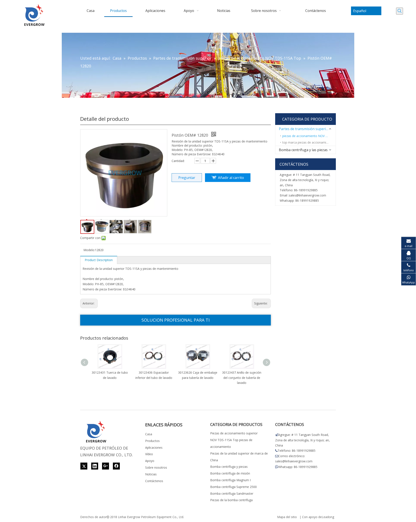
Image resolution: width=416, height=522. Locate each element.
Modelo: (89, 250)
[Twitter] (83, 466)
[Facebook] (116, 466)
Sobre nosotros (156, 467)
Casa (148, 434)
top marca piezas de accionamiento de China (309, 142)
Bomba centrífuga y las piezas (303, 149)
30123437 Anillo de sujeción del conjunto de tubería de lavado (241, 377)
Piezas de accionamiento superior (234, 433)
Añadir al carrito (231, 177)
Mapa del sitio (287, 517)
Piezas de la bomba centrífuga (231, 500)
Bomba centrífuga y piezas (229, 467)
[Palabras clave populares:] (399, 11)
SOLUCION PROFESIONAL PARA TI (175, 320)
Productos (152, 441)
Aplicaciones (153, 447)
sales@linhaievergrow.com (307, 195)
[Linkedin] (94, 466)
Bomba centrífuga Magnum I (230, 480)
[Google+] (105, 466)
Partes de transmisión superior (304, 128)
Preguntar (186, 177)
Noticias (151, 474)
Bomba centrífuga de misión (230, 473)
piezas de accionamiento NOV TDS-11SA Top (309, 136)
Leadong (328, 517)
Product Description (99, 260)
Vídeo (149, 454)
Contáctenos (154, 481)
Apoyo (149, 461)
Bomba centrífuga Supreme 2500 (233, 487)
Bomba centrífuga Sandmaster (231, 493)
